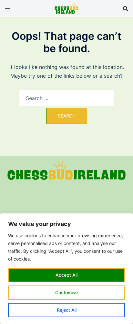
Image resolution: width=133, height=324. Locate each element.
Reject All (67, 310)
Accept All (66, 275)
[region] (66, 268)
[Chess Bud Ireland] (66, 8)
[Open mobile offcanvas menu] (7, 8)
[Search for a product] (125, 8)
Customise (66, 292)
